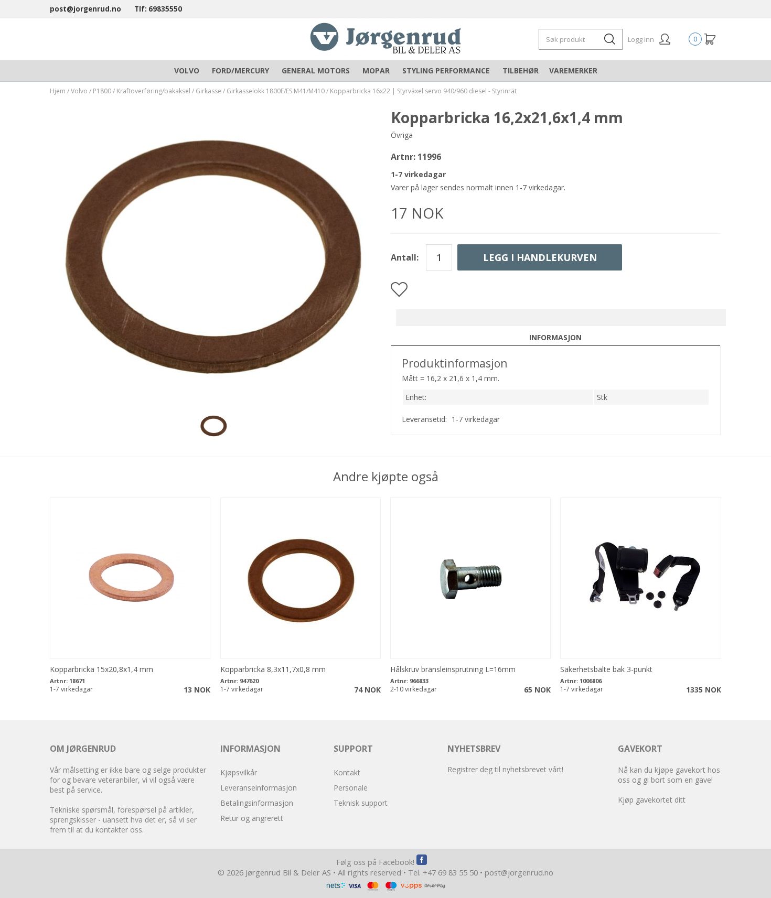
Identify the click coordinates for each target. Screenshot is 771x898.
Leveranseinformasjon (258, 788)
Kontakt (347, 772)
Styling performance (446, 70)
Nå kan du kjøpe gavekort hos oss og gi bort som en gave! (669, 775)
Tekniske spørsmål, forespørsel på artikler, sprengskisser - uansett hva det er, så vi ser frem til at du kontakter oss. (123, 820)
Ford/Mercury (240, 70)
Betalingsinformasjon (256, 803)
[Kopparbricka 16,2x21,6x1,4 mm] (215, 388)
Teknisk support (361, 803)
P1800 (102, 90)
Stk (602, 397)
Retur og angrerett (251, 818)
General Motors (316, 70)
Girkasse (208, 90)
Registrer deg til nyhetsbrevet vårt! (505, 769)
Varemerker (573, 70)
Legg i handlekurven (540, 257)
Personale (351, 788)
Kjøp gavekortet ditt (652, 800)
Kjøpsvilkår (238, 772)
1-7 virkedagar (476, 419)
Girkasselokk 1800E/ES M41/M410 (276, 90)
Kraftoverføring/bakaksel (153, 90)
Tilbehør (520, 70)
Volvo (186, 70)
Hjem (58, 90)
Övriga (402, 135)
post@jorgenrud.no (85, 9)
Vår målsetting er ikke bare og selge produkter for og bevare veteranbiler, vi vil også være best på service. (128, 780)
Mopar (376, 70)
